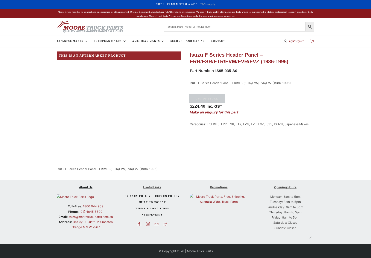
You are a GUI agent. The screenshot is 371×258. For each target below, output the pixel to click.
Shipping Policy (152, 202)
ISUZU (278, 124)
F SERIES (213, 124)
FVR (254, 124)
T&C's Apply (207, 4)
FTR (238, 124)
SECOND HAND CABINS (187, 41)
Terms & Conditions (152, 208)
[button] (311, 237)
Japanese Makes (297, 124)
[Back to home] (90, 26)
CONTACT (218, 41)
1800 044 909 (92, 206)
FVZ (261, 124)
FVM (246, 124)
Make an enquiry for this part (214, 112)
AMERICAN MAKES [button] (146, 41)
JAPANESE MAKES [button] (70, 41)
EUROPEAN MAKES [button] (108, 41)
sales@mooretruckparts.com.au (90, 217)
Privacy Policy (138, 196)
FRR (224, 124)
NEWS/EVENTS (152, 214)
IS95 (269, 124)
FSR (231, 124)
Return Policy (167, 196)
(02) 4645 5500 (90, 211)
